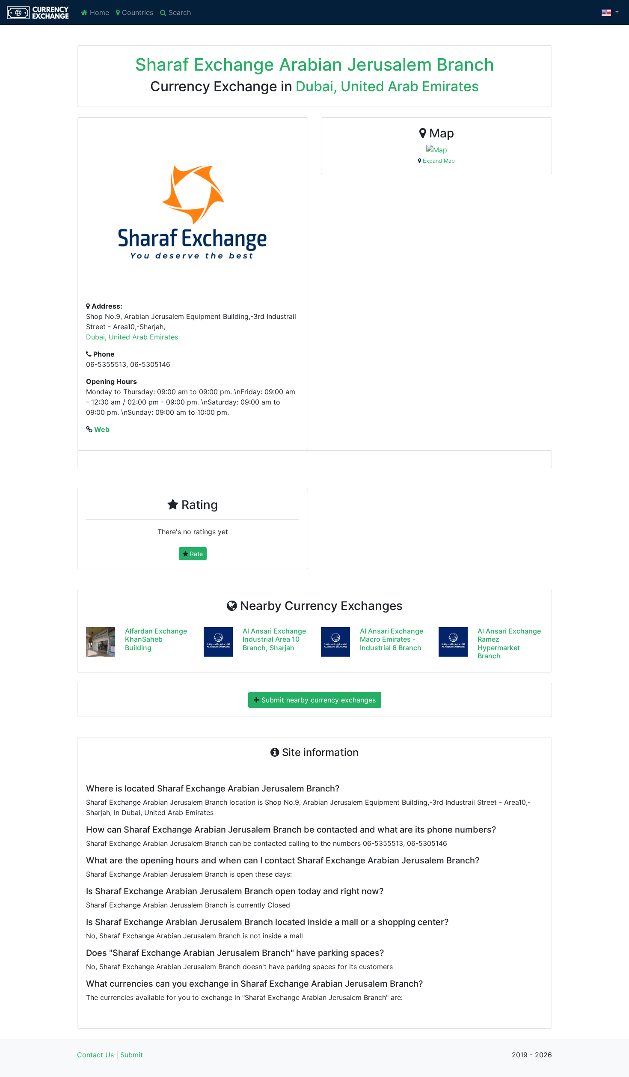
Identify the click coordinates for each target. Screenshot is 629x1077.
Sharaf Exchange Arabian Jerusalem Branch (314, 64)
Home (98, 12)
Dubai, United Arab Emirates (387, 86)
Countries (136, 12)
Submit (131, 1054)
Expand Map (438, 161)
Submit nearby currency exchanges (317, 700)
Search (178, 12)
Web (101, 429)
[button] (610, 12)
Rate (195, 553)
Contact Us (95, 1054)
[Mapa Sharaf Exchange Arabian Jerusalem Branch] (436, 149)
